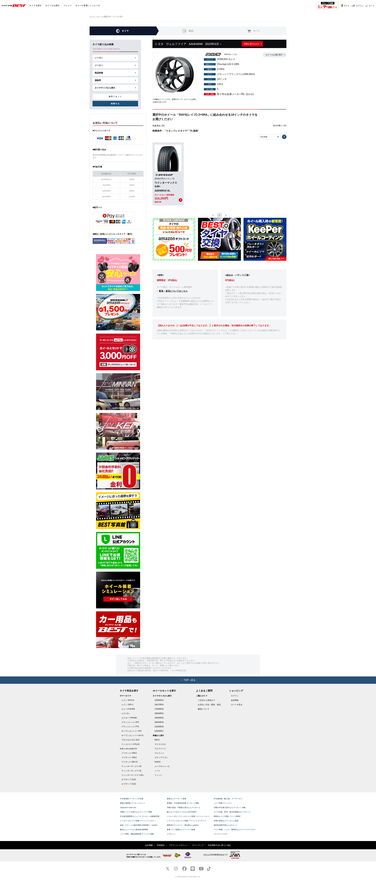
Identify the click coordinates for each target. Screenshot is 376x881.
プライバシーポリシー (178, 845)
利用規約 (161, 845)
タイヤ (35, 5)
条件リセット (115, 96)
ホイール (52, 5)
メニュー (67, 5)
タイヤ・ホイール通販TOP (100, 17)
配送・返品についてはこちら (173, 291)
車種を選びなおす (251, 44)
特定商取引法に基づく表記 (219, 845)
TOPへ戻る (189, 680)
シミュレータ (87, 5)
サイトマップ (198, 845)
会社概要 (149, 845)
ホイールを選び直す (274, 55)
